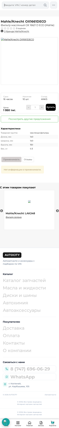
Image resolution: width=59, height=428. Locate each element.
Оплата (11, 335)
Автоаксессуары (22, 310)
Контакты (14, 343)
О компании (17, 350)
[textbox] (25, 5)
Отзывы (28, 159)
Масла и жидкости (24, 288)
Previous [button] (1, 210)
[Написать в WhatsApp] (6, 422)
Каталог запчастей (24, 280)
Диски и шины (20, 295)
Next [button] (57, 210)
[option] (29, 61)
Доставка (13, 328)
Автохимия (15, 302)
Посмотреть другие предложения (29, 118)
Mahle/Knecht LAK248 (20, 213)
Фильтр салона (14, 217)
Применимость (11, 159)
